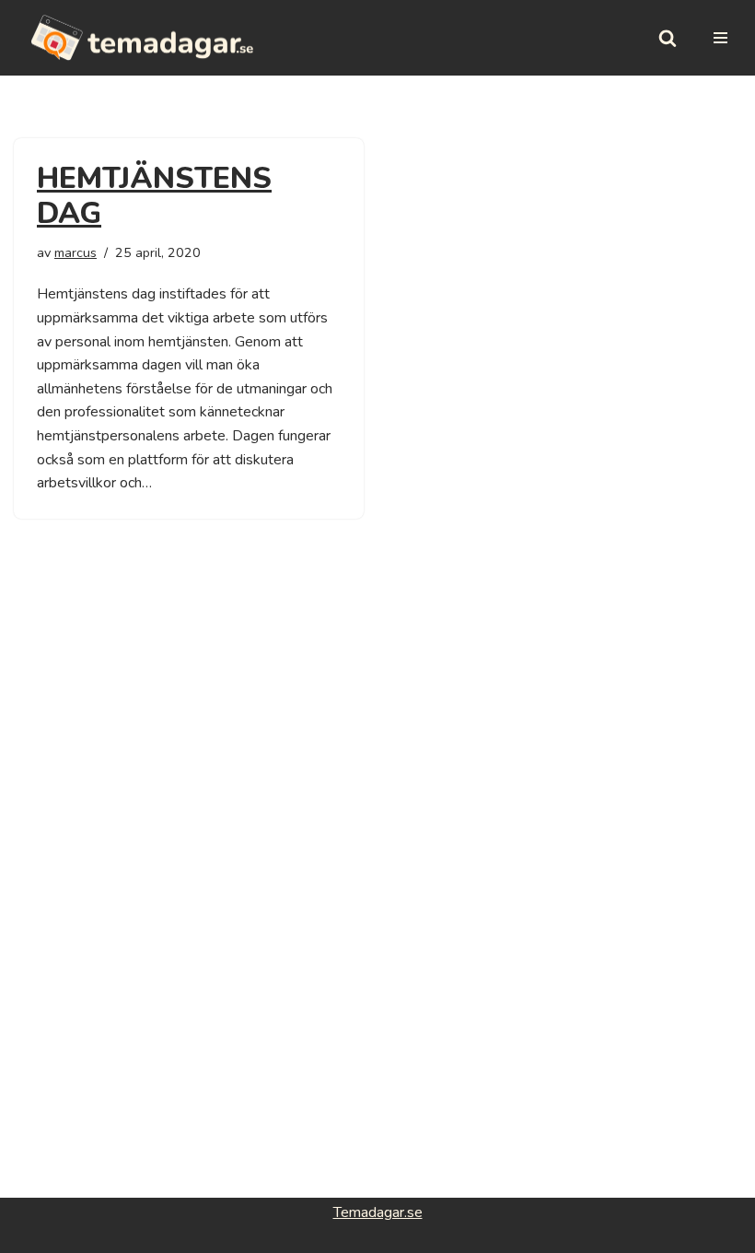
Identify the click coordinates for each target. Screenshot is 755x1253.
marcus (75, 252)
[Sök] (667, 38)
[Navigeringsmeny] (720, 38)
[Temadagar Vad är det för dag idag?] (143, 38)
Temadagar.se (378, 1212)
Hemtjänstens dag (154, 195)
